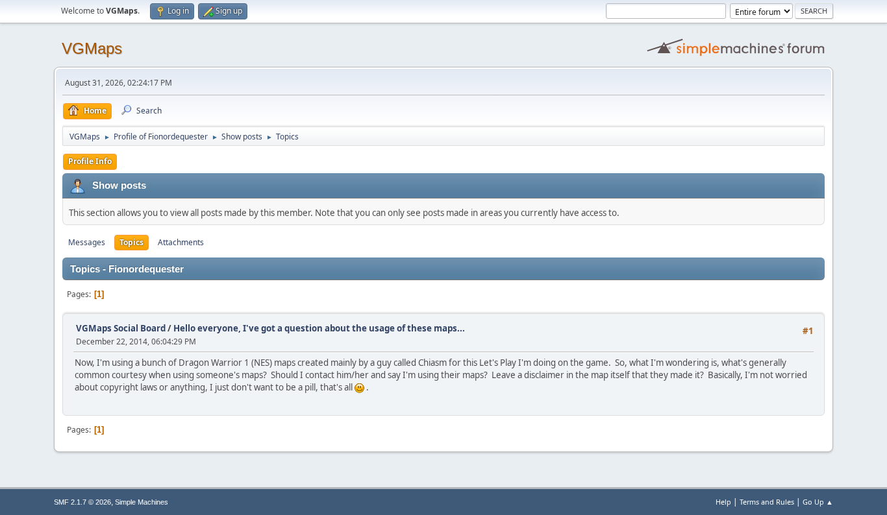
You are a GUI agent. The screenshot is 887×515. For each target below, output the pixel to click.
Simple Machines (141, 502)
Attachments (181, 242)
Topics (131, 242)
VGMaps (92, 48)
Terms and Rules (767, 502)
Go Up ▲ (818, 502)
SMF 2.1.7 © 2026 (82, 502)
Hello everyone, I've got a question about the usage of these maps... (319, 328)
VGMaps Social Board (121, 328)
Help (723, 502)
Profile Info (90, 161)
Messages (86, 242)
